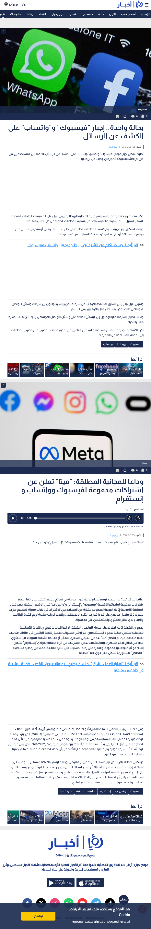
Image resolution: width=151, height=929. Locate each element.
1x (22, 518)
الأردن (112, 14)
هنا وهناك (15, 14)
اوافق (38, 916)
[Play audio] (13, 518)
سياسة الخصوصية (82, 921)
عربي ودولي (57, 14)
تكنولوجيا (113, 146)
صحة (101, 14)
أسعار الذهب (128, 14)
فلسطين (88, 14)
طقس (73, 14)
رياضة (30, 14)
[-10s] (129, 518)
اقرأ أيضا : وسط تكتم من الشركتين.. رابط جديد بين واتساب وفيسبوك (83, 245)
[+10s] (138, 518)
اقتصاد (42, 14)
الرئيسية (145, 14)
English (13, 4)
